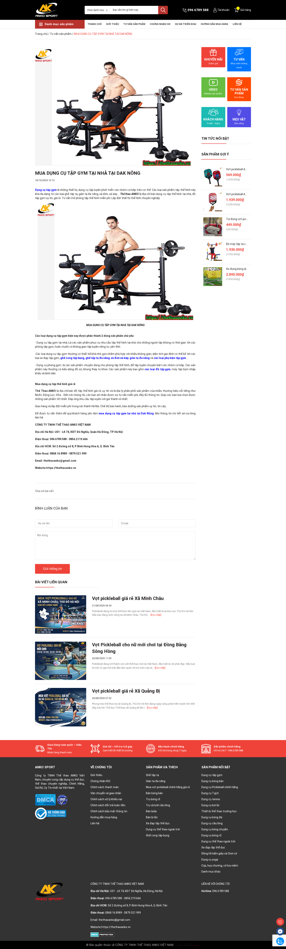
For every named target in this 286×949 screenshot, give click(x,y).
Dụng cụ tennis (210, 799)
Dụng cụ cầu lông (212, 823)
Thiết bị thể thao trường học (219, 811)
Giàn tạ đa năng (155, 781)
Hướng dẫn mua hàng (103, 817)
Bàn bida (151, 811)
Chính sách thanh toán (104, 787)
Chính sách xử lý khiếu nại (106, 799)
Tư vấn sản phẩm (134, 24)
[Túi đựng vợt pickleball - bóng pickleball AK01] (212, 226)
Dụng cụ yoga (209, 859)
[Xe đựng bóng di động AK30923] (212, 276)
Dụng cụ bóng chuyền (214, 829)
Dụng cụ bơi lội (210, 805)
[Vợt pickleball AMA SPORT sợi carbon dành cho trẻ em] (212, 177)
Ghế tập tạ (152, 775)
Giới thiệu (112, 24)
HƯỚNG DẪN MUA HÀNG (214, 24)
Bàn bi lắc (152, 817)
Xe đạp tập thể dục (158, 823)
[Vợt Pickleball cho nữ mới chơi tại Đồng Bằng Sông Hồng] (60, 661)
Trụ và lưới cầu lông (158, 805)
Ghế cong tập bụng (157, 835)
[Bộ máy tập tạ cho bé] (212, 251)
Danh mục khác (211, 871)
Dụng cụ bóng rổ (211, 835)
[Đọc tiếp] (156, 614)
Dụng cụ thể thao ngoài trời (163, 829)
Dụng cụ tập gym (211, 775)
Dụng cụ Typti (210, 793)
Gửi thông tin (52, 569)
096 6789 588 (198, 10)
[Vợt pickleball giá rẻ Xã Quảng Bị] (60, 707)
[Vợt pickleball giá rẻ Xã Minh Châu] (60, 614)
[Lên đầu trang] (280, 913)
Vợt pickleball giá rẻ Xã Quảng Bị (126, 691)
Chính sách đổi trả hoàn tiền (107, 805)
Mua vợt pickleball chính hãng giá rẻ (168, 787)
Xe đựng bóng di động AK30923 (245, 268)
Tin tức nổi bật (215, 138)
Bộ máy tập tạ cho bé (239, 244)
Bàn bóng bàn (154, 793)
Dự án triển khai (185, 24)
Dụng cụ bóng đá (211, 817)
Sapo (196, 945)
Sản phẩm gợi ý (215, 154)
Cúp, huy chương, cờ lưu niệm (219, 865)
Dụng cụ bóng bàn (212, 781)
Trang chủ (95, 24)
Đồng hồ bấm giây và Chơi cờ (219, 853)
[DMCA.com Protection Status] (45, 799)
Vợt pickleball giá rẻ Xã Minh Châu (128, 598)
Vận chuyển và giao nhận (105, 793)
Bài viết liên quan (51, 582)
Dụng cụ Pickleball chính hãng (219, 787)
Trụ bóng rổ (153, 799)
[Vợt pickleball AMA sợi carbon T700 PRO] (212, 201)
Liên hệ (237, 24)
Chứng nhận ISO (100, 781)
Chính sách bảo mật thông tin (108, 811)
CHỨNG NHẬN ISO (160, 24)
